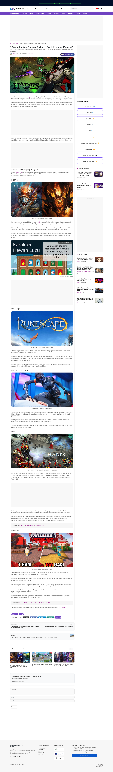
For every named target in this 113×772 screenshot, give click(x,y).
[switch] (101, 9)
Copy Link (58, 617)
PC (32, 53)
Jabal (14, 53)
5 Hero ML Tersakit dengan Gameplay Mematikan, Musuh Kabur (18, 666)
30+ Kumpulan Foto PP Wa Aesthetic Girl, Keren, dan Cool (85, 300)
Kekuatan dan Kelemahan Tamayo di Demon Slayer (84, 258)
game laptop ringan (25, 97)
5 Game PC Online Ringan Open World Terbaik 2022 (34, 602)
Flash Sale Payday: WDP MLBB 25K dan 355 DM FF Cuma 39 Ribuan (84, 173)
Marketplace (41, 748)
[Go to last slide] (70, 649)
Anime (78, 261)
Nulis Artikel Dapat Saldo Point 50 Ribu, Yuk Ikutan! (84, 185)
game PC (19, 172)
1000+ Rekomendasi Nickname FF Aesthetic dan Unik (85, 289)
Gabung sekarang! (84, 755)
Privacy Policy (99, 766)
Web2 (21, 614)
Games (29, 8)
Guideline (100, 764)
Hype (55, 8)
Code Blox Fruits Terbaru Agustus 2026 (84, 279)
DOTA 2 (39, 222)
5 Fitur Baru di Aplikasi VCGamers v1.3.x (31, 525)
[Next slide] (72, 649)
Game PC (14, 614)
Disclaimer (100, 765)
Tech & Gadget (47, 8)
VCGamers (62, 607)
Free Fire (79, 292)
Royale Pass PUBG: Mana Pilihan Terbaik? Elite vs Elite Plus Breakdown (85, 268)
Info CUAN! (56, 3)
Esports (37, 8)
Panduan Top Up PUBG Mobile (83, 271)
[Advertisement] (56, 28)
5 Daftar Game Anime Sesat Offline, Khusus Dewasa (42, 665)
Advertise (40, 754)
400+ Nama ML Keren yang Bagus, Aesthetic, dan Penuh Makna (64, 665)
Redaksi (40, 749)
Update (63, 8)
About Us (40, 751)
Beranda (12, 43)
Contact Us (41, 752)
